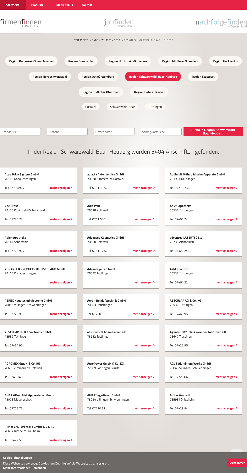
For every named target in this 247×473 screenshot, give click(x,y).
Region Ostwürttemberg (98, 76)
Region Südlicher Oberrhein (101, 92)
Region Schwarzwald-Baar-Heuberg (153, 76)
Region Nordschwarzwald (50, 76)
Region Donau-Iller (81, 61)
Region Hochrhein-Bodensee (127, 61)
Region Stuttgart (203, 76)
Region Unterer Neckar (149, 92)
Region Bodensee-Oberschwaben (31, 61)
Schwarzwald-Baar (122, 106)
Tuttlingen (155, 106)
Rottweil (90, 106)
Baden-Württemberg (106, 40)
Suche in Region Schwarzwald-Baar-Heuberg (213, 131)
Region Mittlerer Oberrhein (180, 61)
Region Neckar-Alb (225, 61)
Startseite (81, 40)
